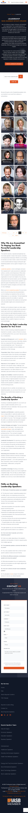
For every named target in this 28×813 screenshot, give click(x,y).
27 (13, 232)
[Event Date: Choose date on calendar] (4, 631)
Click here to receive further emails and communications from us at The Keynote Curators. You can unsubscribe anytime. (13, 663)
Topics (12, 14)
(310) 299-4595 (8, 791)
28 (16, 232)
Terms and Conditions (14, 786)
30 (23, 232)
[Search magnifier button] (8, 2)
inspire (2, 416)
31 (25, 232)
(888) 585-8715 (21, 791)
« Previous (4, 232)
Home (8, 14)
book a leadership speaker (12, 290)
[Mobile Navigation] (26, 2)
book (12, 574)
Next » (16, 235)
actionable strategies (6, 429)
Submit (14, 668)
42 (13, 235)
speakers (21, 339)
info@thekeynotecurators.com (14, 793)
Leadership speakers (6, 269)
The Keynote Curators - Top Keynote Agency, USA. (14, 796)
